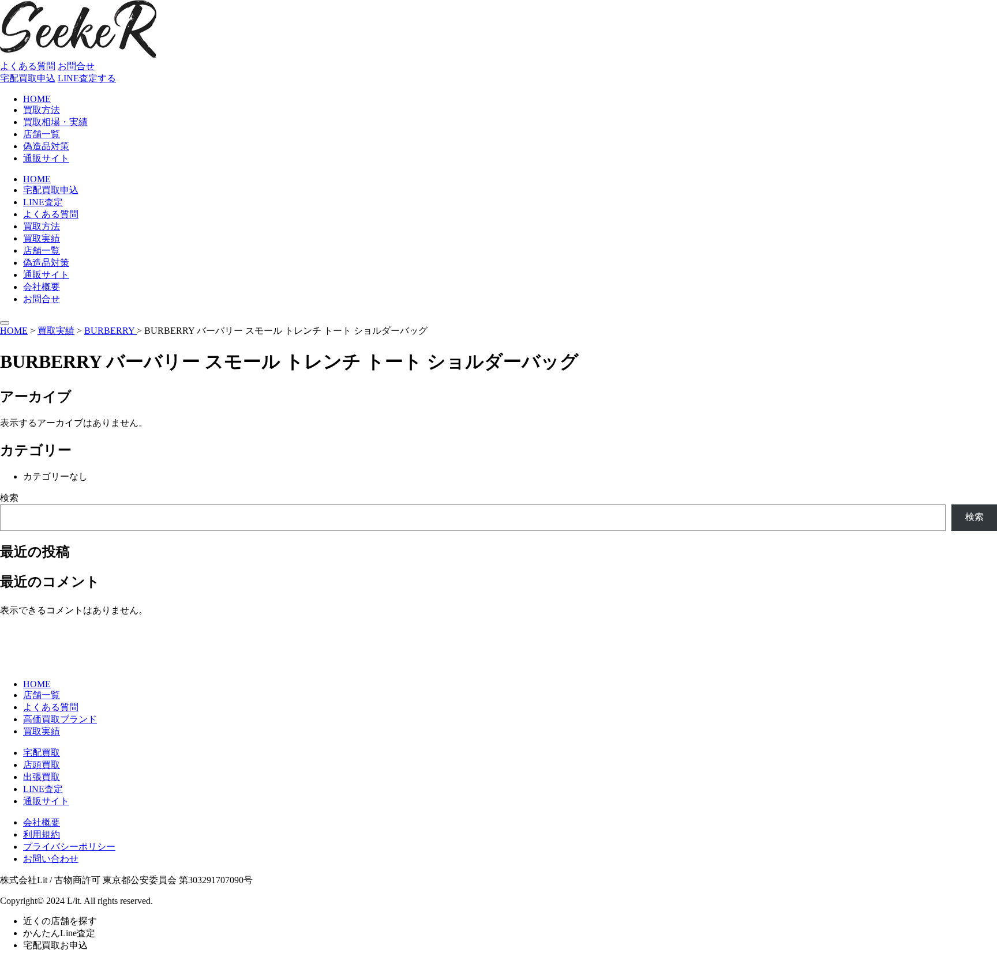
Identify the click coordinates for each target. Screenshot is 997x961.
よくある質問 (27, 66)
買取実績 (41, 238)
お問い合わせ (50, 859)
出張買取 (41, 777)
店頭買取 (41, 765)
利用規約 (41, 834)
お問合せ (76, 66)
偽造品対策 (46, 146)
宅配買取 (41, 753)
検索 (9, 498)
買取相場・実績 (55, 122)
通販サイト (46, 158)
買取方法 (41, 110)
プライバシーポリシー (69, 846)
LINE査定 (43, 202)
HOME (37, 99)
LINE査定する (87, 78)
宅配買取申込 (27, 78)
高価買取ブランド (60, 719)
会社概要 (41, 287)
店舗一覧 (41, 134)
